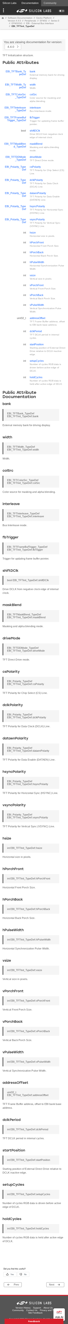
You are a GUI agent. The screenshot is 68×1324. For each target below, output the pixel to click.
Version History (23, 1307)
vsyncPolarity (37, 219)
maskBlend (36, 144)
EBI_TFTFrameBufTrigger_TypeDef (15, 119)
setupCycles (37, 361)
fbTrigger (35, 117)
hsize (33, 232)
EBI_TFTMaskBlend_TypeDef (15, 145)
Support (37, 1307)
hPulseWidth (37, 262)
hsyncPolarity (37, 206)
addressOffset (37, 318)
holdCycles (36, 377)
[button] (5, 10)
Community (50, 3)
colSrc (33, 94)
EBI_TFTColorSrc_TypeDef (16, 96)
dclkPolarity (36, 180)
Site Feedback (35, 1312)
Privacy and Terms (49, 1310)
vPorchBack (36, 295)
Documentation (30, 3)
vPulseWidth (37, 305)
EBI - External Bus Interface (40, 23)
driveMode (36, 157)
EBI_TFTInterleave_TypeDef (15, 109)
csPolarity (35, 167)
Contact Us (31, 1310)
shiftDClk (35, 130)
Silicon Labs (9, 3)
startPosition (37, 344)
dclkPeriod (36, 331)
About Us (48, 1307)
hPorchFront (37, 242)
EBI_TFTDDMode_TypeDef (16, 158)
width (33, 84)
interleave (35, 107)
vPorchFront (36, 285)
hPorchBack (36, 252)
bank (32, 71)
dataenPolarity (38, 193)
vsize (33, 275)
